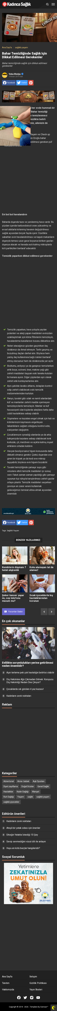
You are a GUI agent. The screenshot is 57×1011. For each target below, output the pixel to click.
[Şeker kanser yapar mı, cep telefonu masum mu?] (14, 583)
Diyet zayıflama (11, 786)
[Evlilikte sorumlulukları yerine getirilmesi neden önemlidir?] (28, 643)
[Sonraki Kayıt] (51, 611)
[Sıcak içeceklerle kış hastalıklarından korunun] (42, 583)
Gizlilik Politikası (38, 983)
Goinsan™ (44, 1007)
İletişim (33, 976)
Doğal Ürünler (27, 786)
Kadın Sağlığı (22, 791)
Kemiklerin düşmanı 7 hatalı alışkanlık (14, 568)
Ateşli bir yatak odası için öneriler (23, 828)
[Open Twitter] (25, 997)
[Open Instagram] (31, 997)
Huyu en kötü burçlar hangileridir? (23, 848)
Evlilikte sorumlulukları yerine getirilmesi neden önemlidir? (27, 664)
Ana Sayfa (7, 976)
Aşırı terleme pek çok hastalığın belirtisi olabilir (30, 672)
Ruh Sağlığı (9, 797)
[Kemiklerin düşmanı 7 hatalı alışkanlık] (14, 555)
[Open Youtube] (38, 997)
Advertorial (9, 781)
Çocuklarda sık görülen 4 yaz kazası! (25, 689)
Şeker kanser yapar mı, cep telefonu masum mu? (13, 598)
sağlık (30, 797)
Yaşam (20, 797)
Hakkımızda (8, 989)
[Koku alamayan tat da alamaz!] (42, 555)
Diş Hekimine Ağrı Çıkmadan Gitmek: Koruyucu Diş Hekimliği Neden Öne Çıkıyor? (29, 681)
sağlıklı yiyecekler (11, 802)
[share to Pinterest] (30, 82)
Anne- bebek (23, 781)
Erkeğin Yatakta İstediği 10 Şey (22, 834)
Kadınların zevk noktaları (18, 695)
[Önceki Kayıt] (44, 611)
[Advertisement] (28, 180)
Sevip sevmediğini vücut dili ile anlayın (26, 841)
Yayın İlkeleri (36, 989)
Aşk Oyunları (38, 781)
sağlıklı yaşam (13, 531)
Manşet (35, 791)
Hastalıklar (8, 791)
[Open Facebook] (19, 997)
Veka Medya (15, 74)
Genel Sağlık (43, 786)
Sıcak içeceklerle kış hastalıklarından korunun (41, 598)
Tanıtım (5, 983)
